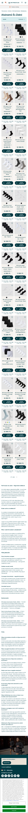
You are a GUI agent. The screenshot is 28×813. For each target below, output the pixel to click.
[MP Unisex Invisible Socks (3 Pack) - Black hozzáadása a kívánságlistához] (25, 285)
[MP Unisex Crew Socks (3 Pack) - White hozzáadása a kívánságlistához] (12, 25)
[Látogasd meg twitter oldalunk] (15, 775)
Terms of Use (16, 800)
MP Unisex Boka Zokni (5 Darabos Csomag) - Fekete (20, 394)
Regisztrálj (7, 762)
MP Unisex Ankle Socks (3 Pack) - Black (20, 266)
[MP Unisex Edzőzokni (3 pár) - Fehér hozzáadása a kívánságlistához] (25, 191)
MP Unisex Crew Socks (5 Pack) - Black (7, 206)
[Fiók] (22, 3)
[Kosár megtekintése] (25, 2)
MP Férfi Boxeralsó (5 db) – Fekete (7, 236)
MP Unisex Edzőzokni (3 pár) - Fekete (7, 268)
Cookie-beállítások (6, 767)
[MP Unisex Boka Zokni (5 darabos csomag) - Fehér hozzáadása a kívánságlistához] (12, 378)
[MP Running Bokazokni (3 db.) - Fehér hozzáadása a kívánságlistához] (25, 443)
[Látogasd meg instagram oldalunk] (2, 775)
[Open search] (6, 2)
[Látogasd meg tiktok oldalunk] (9, 775)
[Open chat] (18, 775)
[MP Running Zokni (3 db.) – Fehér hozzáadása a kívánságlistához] (25, 223)
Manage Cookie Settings (14, 802)
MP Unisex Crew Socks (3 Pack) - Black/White (8, 141)
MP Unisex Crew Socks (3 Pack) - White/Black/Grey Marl (20, 109)
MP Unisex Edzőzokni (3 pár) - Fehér (20, 206)
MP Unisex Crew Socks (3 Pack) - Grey (20, 174)
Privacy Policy (9, 800)
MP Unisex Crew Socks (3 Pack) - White (8, 40)
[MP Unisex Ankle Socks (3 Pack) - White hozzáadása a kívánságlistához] (12, 159)
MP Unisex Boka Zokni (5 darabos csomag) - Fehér (7, 394)
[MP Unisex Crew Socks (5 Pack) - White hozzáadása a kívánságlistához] (12, 58)
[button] (4, 37)
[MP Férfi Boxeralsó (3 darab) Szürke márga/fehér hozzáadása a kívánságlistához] (12, 443)
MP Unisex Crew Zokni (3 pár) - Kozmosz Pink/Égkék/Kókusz (20, 331)
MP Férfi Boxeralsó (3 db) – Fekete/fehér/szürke (7, 362)
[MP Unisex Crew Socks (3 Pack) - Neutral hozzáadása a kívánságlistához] (12, 92)
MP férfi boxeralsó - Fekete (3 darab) (20, 39)
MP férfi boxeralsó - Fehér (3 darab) (20, 140)
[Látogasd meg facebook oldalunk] (5, 775)
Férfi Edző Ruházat (16, 10)
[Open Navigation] (2, 2)
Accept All (14, 810)
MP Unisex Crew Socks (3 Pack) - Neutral (8, 108)
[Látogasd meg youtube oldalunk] (12, 775)
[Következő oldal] (16, 477)
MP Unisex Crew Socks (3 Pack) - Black (20, 71)
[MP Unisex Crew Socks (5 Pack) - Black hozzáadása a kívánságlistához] (12, 191)
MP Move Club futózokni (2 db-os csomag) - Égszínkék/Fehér (7, 427)
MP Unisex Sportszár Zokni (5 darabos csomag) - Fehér (20, 362)
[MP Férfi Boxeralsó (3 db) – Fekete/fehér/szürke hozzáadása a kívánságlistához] (12, 346)
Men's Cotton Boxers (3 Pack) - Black (10, 611)
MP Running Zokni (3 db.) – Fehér (20, 238)
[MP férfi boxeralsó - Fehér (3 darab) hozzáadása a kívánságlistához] (25, 125)
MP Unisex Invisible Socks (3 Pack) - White (7, 301)
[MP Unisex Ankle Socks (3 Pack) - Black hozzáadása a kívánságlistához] (25, 253)
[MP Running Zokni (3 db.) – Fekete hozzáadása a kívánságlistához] (25, 410)
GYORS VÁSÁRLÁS (8, 50)
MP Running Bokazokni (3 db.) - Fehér (20, 458)
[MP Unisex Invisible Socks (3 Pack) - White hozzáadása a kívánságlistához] (12, 285)
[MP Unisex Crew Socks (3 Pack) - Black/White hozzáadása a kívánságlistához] (12, 125)
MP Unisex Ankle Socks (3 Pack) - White (7, 173)
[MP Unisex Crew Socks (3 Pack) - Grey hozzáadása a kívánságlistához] (25, 159)
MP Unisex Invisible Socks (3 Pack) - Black (20, 300)
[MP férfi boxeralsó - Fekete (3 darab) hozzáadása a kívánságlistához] (25, 25)
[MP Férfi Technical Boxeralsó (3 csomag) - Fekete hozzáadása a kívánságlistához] (12, 317)
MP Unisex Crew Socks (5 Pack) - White (8, 74)
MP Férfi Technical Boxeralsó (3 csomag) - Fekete (7, 331)
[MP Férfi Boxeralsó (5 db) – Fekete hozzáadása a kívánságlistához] (12, 223)
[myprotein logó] (14, 2)
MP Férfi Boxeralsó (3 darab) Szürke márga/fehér (7, 459)
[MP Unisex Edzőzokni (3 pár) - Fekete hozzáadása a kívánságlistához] (12, 253)
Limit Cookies (14, 806)
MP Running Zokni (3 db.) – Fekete (20, 425)
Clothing (10, 10)
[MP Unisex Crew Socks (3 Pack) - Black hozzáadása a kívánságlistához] (25, 58)
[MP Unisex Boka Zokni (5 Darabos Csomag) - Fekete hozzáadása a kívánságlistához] (25, 378)
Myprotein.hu (4, 10)
